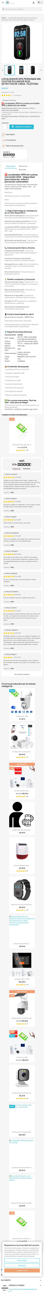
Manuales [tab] (22, 170)
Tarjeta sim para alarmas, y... (22, 445)
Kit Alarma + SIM (22, 1057)
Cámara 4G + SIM (22, 716)
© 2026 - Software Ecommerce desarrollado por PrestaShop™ (19, 1290)
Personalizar (22, 1260)
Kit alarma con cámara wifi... (22, 1132)
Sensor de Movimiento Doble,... (22, 1203)
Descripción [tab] (10, 166)
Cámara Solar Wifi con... (22, 944)
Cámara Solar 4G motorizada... (22, 1018)
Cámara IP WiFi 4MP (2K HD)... (22, 1093)
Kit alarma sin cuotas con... (22, 752)
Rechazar (22, 1265)
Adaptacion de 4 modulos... (22, 830)
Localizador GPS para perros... (22, 1168)
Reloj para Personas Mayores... (22, 905)
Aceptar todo (22, 1270)
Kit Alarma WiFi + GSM (22, 979)
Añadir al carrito (22, 126)
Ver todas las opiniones (22, 674)
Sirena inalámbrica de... (22, 865)
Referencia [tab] (23, 166)
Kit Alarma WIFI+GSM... (22, 791)
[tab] (16, 469)
